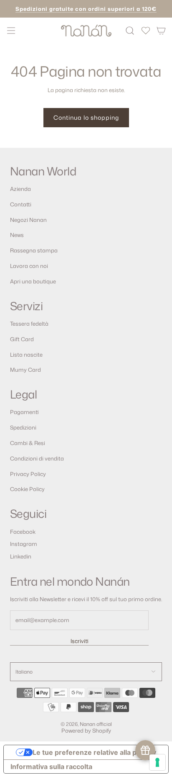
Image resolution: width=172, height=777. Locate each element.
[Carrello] (161, 30)
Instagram (23, 544)
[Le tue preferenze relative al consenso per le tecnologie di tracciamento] (157, 762)
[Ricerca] (130, 30)
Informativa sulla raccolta (51, 766)
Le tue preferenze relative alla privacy (94, 752)
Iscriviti (80, 641)
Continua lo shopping (86, 117)
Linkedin (20, 556)
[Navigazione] (10, 30)
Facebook (22, 531)
